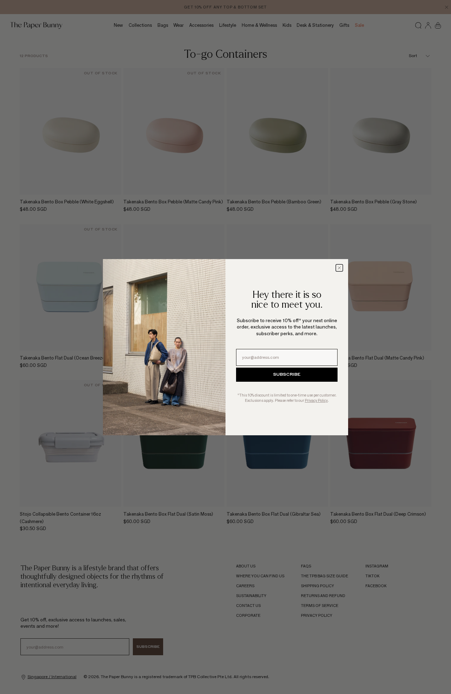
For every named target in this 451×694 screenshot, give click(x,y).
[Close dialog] (339, 267)
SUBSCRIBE (287, 375)
